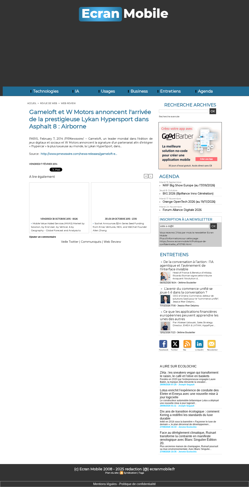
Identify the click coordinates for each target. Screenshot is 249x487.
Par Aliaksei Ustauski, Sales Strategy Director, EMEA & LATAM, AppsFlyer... (194, 324)
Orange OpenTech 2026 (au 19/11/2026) (189, 201)
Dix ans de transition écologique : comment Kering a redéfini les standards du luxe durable (189, 415)
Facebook (163, 350)
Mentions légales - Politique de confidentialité (124, 484)
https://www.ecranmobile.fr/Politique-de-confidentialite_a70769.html (183, 243)
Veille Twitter (69, 241)
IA (76, 91)
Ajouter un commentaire (42, 237)
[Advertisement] (124, 57)
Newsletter (212, 350)
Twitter (174, 350)
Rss (184, 350)
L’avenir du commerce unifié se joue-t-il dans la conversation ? (186, 290)
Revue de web (48, 103)
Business (139, 91)
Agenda (205, 91)
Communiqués (91, 241)
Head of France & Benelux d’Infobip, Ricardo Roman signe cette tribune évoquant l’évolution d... (192, 275)
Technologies (45, 91)
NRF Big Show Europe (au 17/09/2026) (189, 185)
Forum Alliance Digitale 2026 (182, 210)
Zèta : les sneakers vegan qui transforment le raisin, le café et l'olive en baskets (189, 374)
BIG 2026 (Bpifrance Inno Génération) (188, 193)
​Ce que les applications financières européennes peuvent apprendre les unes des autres (189, 315)
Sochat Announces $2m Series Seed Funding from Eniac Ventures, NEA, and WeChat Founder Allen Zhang (120, 226)
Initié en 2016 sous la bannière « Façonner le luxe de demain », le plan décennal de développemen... (188, 423)
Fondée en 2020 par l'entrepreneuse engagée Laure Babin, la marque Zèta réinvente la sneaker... (188, 380)
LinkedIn (199, 350)
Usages (107, 91)
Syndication (130, 472)
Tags (141, 472)
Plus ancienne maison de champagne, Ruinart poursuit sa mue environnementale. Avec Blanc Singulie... (189, 447)
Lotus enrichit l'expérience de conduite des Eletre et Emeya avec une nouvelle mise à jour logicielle (189, 394)
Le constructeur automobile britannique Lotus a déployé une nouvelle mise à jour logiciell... (189, 402)
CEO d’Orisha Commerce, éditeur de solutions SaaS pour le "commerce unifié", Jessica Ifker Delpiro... (196, 298)
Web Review (68, 103)
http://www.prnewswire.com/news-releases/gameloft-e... (79, 154)
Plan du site (111, 472)
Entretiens (170, 91)
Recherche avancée (169, 116)
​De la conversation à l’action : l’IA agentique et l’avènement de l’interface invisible (186, 265)
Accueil (31, 103)
